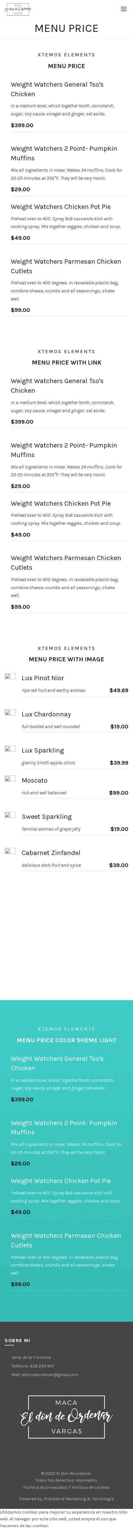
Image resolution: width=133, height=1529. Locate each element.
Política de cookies (91, 1487)
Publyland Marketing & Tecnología (79, 1498)
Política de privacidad (44, 1487)
